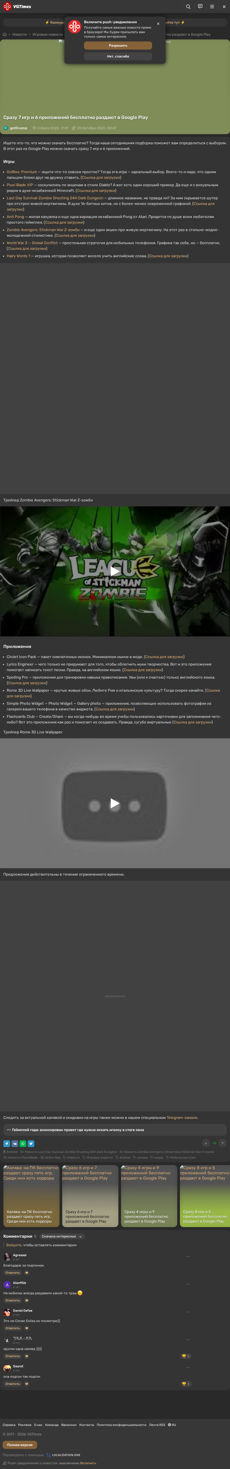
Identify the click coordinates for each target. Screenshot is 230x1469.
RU (173, 1425)
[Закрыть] (224, 6)
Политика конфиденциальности (121, 1425)
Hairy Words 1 (18, 256)
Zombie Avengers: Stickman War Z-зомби (43, 229)
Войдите (13, 1245)
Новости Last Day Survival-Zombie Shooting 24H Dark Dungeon (71, 1151)
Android (12, 1151)
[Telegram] (6, 1143)
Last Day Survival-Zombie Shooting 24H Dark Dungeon (55, 198)
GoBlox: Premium (22, 172)
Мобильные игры (183, 1157)
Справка (9, 1425)
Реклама (24, 1425)
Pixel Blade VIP (20, 185)
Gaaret (18, 1366)
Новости (73, 1157)
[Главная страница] (17, 6)
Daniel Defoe (22, 1311)
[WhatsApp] (23, 1143)
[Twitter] (31, 1143)
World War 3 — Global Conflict (32, 243)
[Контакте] (14, 1143)
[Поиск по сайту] (188, 6)
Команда (52, 1425)
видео (159, 1157)
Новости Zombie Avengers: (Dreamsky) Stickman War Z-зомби (169, 1151)
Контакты (86, 1425)
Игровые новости (99, 1157)
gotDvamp (18, 128)
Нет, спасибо (118, 56)
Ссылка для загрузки (101, 177)
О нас (38, 1425)
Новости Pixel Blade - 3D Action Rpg (34, 1157)
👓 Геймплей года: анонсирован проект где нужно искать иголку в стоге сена (75, 1130)
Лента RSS (157, 1425)
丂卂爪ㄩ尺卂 (22, 1338)
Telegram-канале (182, 1117)
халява (142, 1157)
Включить (88, 1463)
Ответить (13, 1273)
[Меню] (212, 6)
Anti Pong (15, 216)
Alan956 (19, 1283)
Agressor (20, 1255)
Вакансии (69, 1425)
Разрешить (118, 46)
